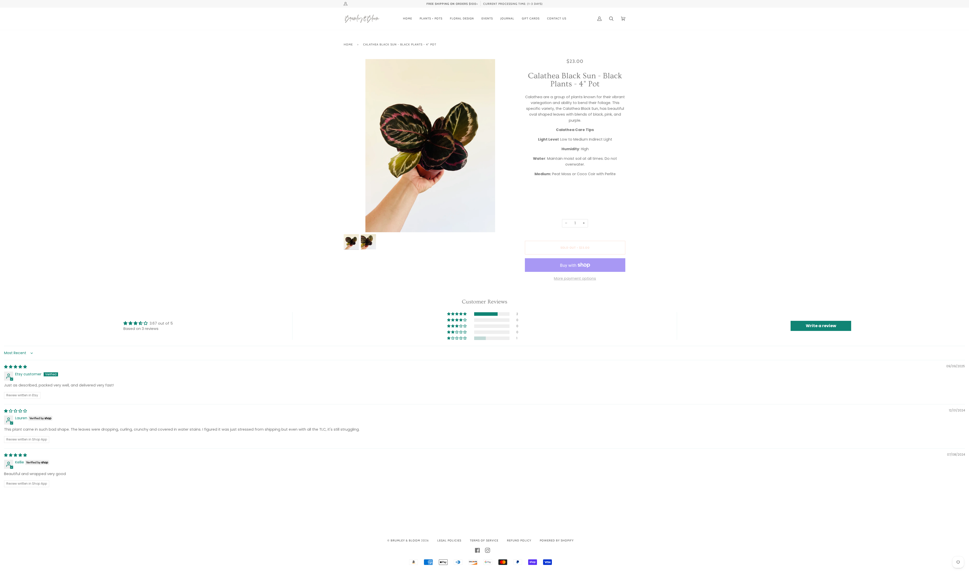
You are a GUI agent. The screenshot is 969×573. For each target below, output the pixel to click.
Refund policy (519, 540)
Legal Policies (449, 540)
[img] (15, 366)
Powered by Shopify (557, 540)
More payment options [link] (575, 278)
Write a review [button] (821, 326)
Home (348, 44)
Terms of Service (484, 540)
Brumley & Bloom (405, 540)
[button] (457, 314)
